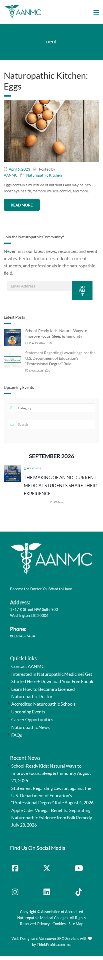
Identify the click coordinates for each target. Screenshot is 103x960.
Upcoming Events (28, 711)
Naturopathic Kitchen (44, 175)
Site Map (75, 923)
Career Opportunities (32, 719)
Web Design (22, 938)
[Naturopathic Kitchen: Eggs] (51, 131)
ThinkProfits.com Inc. (54, 944)
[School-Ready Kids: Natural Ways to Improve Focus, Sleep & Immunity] (12, 337)
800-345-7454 (22, 636)
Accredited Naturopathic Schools (43, 704)
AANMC (11, 175)
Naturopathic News (30, 727)
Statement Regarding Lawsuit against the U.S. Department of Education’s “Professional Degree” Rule (60, 358)
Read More (22, 205)
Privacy (43, 923)
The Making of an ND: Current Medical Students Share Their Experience (60, 485)
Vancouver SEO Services (59, 938)
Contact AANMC (27, 666)
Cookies (59, 923)
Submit (82, 291)
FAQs (16, 735)
